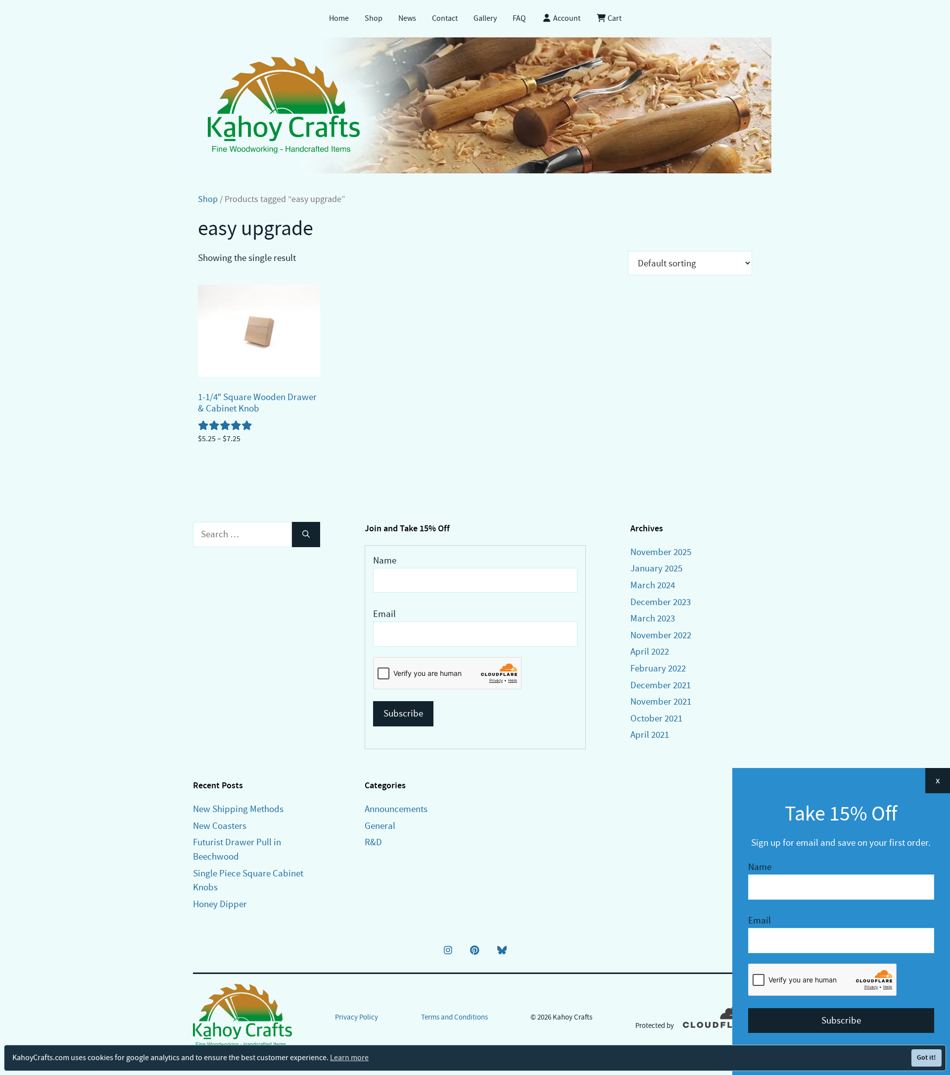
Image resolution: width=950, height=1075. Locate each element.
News (407, 18)
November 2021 (660, 701)
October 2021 (656, 718)
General (380, 825)
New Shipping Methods (238, 809)
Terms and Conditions (454, 1017)
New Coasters (219, 825)
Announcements (396, 809)
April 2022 (649, 651)
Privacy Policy (356, 1017)
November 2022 (660, 635)
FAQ (519, 18)
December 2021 (660, 685)
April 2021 (649, 734)
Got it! (926, 1057)
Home (339, 18)
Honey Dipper (220, 904)
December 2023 (660, 602)
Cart (613, 18)
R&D (373, 842)
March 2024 (652, 585)
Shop (373, 18)
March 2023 (652, 618)
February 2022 (658, 668)
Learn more (349, 1058)
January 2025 (656, 568)
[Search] (306, 534)
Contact (445, 18)
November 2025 (660, 552)
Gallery (485, 18)
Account (566, 18)
